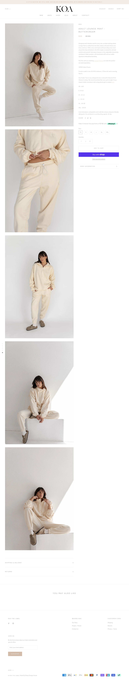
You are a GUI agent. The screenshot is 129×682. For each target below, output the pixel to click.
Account (102, 8)
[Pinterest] (90, 118)
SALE (66, 15)
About (75, 15)
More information (87, 166)
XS (80, 132)
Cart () (120, 8)
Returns (8, 571)
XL (101, 132)
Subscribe (15, 654)
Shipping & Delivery (13, 562)
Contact (85, 15)
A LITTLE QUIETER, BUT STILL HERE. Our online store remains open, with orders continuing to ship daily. (64, 2)
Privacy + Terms (112, 629)
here (113, 82)
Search (111, 8)
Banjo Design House (31, 675)
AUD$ (7, 8)
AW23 (49, 15)
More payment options (98, 159)
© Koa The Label (14, 675)
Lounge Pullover (99, 61)
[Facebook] (85, 118)
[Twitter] (87, 118)
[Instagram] (13, 623)
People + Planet (76, 626)
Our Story (75, 623)
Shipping (110, 623)
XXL (107, 132)
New (41, 15)
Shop (58, 15)
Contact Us (75, 629)
